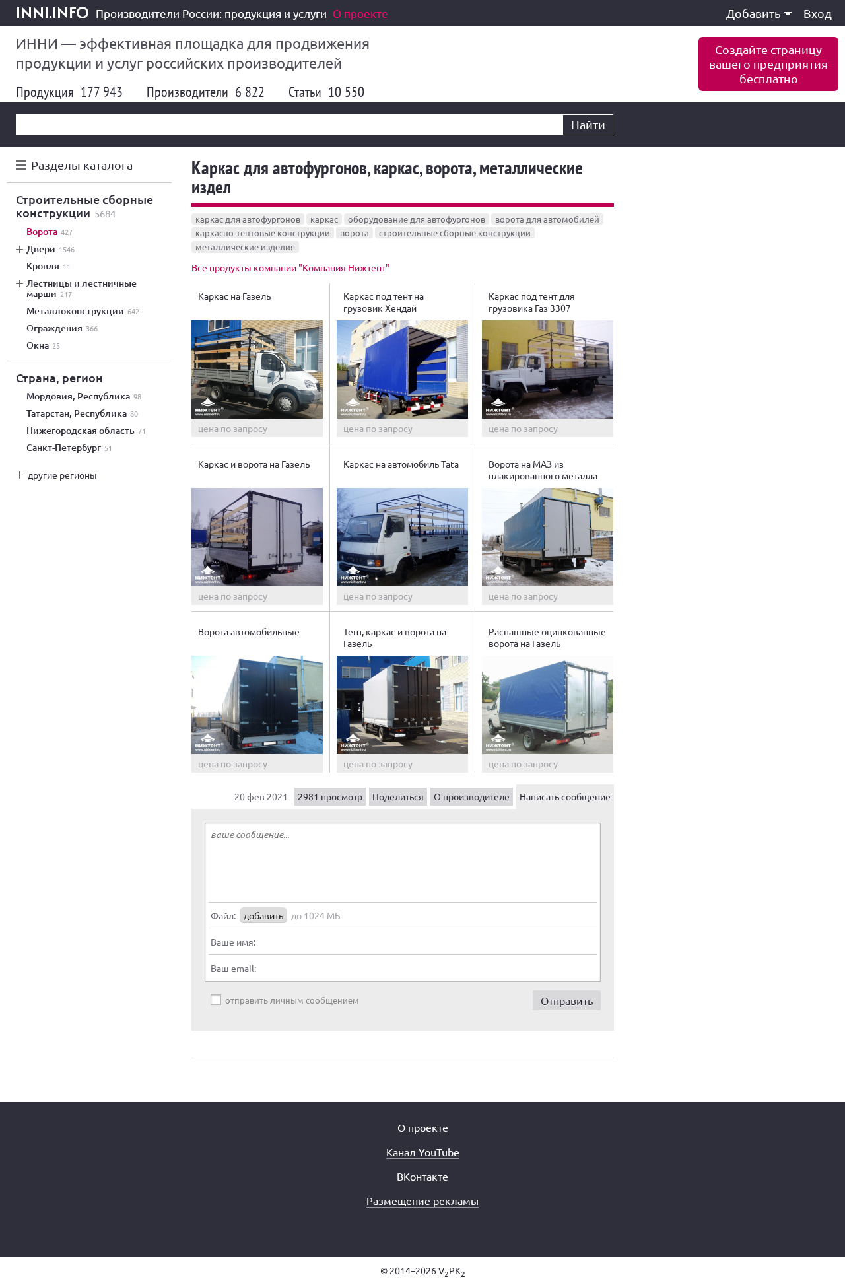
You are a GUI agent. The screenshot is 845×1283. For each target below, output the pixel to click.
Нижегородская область (86, 430)
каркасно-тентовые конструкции (262, 232)
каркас (324, 219)
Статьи (326, 92)
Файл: (223, 915)
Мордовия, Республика (83, 396)
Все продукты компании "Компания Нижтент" (290, 267)
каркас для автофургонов (247, 219)
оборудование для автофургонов (416, 219)
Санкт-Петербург (69, 447)
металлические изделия (245, 246)
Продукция (69, 92)
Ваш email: (233, 968)
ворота (354, 232)
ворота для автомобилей (547, 219)
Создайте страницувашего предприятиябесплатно (768, 63)
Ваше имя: (233, 942)
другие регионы (62, 474)
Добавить (753, 13)
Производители (206, 92)
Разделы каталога (82, 165)
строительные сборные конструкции (455, 232)
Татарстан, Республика (82, 413)
